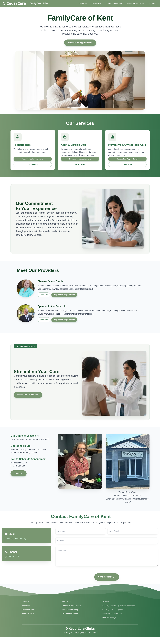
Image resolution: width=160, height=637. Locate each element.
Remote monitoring (70, 610)
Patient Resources (135, 3)
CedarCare (16, 3)
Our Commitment (114, 3)
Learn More (32, 164)
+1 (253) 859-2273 (109, 610)
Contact (153, 3)
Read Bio (44, 295)
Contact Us (18, 473)
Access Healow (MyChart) (28, 395)
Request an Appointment (80, 43)
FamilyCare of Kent (39, 3)
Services (83, 3)
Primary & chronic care (71, 606)
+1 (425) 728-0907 (109, 606)
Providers (96, 3)
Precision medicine (70, 613)
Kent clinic (26, 606)
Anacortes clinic (28, 610)
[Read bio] (26, 288)
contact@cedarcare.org (112, 613)
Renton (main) (28, 613)
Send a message (109, 617)
